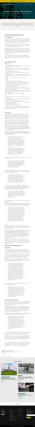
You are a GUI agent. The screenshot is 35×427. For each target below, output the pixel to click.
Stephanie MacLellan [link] (28, 13)
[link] (7, 4)
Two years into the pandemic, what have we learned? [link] (25, 396)
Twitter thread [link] (23, 188)
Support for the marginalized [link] (13, 13)
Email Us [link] (21, 417)
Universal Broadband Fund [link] (23, 336)
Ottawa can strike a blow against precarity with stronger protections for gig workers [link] (25, 377)
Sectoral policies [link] (12, 417)
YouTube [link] (21, 415)
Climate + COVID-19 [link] (12, 412)
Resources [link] (25, 4)
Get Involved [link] (30, 4)
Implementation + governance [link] (20, 13)
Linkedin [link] (21, 413)
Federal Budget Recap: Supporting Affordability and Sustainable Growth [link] (8, 379)
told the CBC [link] (22, 128)
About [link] (15, 4)
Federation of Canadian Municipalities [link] (15, 186)
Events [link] (22, 4)
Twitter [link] (21, 411)
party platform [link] (22, 307)
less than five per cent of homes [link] (21, 233)
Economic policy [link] (20, 375)
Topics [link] (18, 4)
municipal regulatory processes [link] (22, 187)
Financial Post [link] (10, 231)
